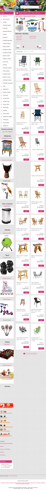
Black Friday (5, 107)
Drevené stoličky (19, 39)
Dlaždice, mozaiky (7, 58)
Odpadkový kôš (7, 206)
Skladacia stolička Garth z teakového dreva (21, 123)
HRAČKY (29, 13)
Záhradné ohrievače (7, 80)
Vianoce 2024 (6, 113)
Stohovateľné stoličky (32, 36)
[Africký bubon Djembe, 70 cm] (7, 161)
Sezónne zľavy (6, 101)
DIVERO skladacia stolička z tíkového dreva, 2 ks (37, 229)
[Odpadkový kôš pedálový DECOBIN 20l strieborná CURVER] (7, 207)
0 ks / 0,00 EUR (42, 1)
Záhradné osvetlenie (7, 67)
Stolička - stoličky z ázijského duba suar (22, 256)
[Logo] (8, 7)
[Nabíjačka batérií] (7, 182)
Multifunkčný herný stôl (7, 138)
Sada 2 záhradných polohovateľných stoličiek (36, 283)
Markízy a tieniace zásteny (7, 78)
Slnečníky (5, 37)
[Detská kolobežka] (7, 301)
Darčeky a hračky (6, 92)
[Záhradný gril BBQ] (7, 235)
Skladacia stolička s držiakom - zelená (37, 69)
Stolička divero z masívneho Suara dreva (21, 283)
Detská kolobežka (7, 299)
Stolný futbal (6, 344)
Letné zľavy (5, 95)
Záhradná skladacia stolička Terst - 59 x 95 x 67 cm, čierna (22, 69)
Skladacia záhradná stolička (37, 149)
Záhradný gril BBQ (7, 233)
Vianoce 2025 (6, 122)
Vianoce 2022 (6, 98)
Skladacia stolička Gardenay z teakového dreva (37, 96)
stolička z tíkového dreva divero (38, 175)
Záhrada (5, 22)
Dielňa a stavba (6, 46)
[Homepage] (17, 13)
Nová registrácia (30, 1)
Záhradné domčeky (7, 52)
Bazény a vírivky (6, 55)
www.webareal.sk (13, 475)
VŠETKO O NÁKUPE (20, 16)
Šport (4, 86)
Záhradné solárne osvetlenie (7, 44)
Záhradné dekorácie (7, 31)
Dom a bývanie (6, 19)
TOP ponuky (5, 119)
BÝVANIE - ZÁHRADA (23, 13)
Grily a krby (5, 61)
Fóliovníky (5, 28)
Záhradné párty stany (7, 40)
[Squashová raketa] (7, 322)
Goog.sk (2, 446)
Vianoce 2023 (6, 104)
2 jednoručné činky (7, 257)
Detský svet (5, 125)
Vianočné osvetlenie (5, 482)
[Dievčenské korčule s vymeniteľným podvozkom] (7, 280)
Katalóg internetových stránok (6, 443)
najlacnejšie (26, 51)
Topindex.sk (2, 454)
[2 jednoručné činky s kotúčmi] (7, 259)
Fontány (5, 34)
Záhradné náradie (7, 73)
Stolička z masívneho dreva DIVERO (36, 256)
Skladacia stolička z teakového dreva (22, 150)
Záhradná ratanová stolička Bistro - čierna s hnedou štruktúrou (36, 311)
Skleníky (5, 64)
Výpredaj (5, 110)
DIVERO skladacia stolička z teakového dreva (37, 202)
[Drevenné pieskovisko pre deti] (7, 367)
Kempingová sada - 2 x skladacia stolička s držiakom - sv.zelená (37, 339)
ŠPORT (33, 13)
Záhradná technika (7, 49)
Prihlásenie (21, 1)
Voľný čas (5, 16)
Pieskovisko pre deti (7, 365)
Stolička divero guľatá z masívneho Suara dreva (21, 310)
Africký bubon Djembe (7, 160)
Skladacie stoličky (19, 36)
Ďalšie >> (35, 353)
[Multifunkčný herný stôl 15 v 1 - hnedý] (7, 140)
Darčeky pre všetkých (7, 116)
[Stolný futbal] (7, 346)
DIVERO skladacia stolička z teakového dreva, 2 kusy (22, 202)
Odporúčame (6, 89)
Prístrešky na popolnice (8, 83)
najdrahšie (31, 51)
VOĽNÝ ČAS (37, 13)
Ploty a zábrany (6, 70)
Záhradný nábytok (7, 25)
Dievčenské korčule (7, 278)
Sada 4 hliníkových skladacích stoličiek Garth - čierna (22, 338)
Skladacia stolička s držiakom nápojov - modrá (37, 123)
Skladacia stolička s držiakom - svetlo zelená (22, 96)
